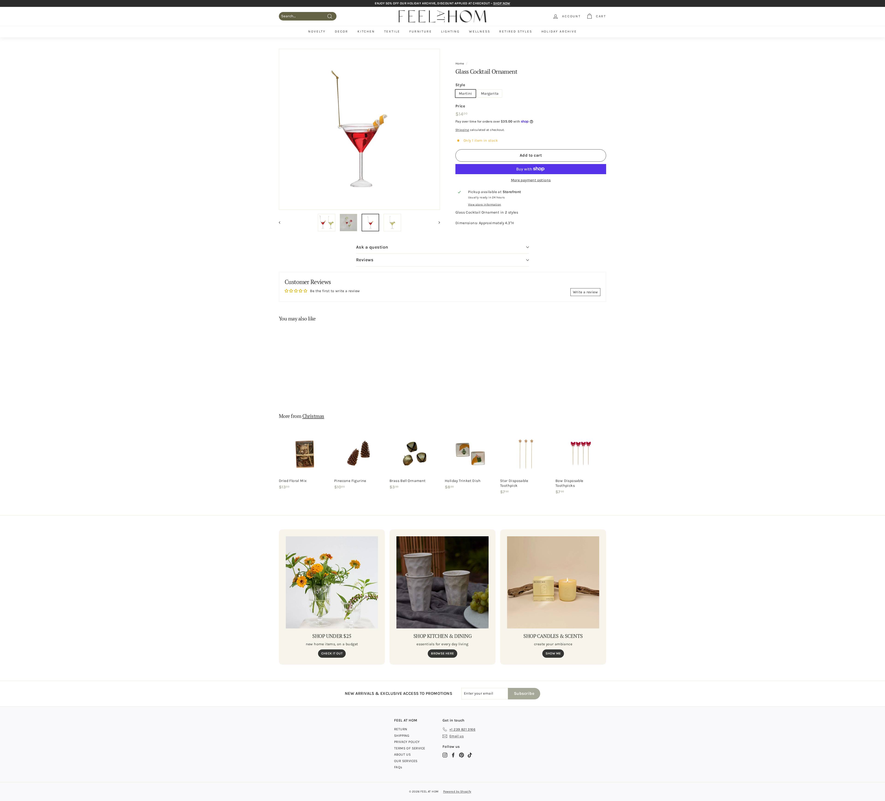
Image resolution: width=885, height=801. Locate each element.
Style (460, 84)
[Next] (437, 222)
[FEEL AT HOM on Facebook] (453, 755)
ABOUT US (402, 754)
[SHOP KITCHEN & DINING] (442, 582)
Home (459, 63)
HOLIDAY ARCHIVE (559, 31)
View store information (484, 204)
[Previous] (282, 222)
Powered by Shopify (457, 791)
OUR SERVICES (406, 761)
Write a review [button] (585, 292)
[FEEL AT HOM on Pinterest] (461, 755)
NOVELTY (317, 31)
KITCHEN (366, 31)
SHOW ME (553, 653)
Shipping (462, 130)
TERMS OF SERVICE (409, 748)
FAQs (398, 767)
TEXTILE (392, 31)
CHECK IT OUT (332, 653)
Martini (465, 93)
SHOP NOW (501, 3)
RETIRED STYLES (515, 31)
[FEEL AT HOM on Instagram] (444, 755)
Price (460, 105)
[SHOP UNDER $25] (332, 582)
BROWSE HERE (442, 653)
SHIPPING (401, 736)
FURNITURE (420, 31)
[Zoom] (359, 129)
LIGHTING (450, 31)
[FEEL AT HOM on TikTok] (469, 755)
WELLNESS (479, 31)
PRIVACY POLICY (407, 742)
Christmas (313, 416)
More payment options (531, 180)
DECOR (341, 31)
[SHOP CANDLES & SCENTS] (553, 582)
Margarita (490, 93)
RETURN (400, 729)
